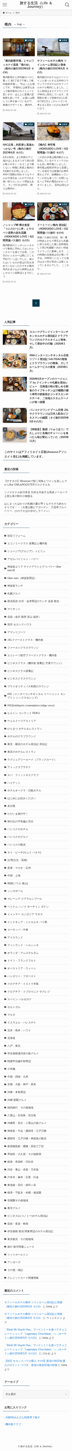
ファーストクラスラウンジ (23, 647)
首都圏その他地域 (17, 1200)
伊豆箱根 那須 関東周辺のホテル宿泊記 (30, 1231)
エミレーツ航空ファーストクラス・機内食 (32, 655)
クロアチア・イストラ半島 (23, 983)
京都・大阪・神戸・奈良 (21, 1084)
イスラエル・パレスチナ (21, 1022)
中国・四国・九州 (17, 1076)
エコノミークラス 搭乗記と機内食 (27, 543)
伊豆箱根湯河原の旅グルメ (23, 1053)
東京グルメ (13, 1208)
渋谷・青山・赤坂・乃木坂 (23, 1169)
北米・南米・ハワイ (19, 1030)
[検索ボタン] (67, 5)
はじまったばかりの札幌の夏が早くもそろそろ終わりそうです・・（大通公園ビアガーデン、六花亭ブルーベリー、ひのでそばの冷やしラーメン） (35, 507)
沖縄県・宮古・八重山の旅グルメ (26, 1122)
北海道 (11, 1037)
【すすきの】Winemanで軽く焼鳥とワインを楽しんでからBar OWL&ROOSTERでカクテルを (35, 483)
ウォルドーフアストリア (21, 720)
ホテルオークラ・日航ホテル (24, 790)
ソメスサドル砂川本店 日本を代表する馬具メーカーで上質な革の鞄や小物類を (35, 494)
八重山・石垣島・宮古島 (21, 1115)
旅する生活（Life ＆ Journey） (36, 4)
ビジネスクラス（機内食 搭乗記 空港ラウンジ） (35, 663)
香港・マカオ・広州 (19, 867)
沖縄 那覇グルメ (16, 1099)
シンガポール (15, 890)
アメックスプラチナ (19, 767)
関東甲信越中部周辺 (19, 1061)
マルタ (11, 1014)
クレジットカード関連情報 (23, 1277)
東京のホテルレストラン (21, 751)
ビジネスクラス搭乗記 (20, 670)
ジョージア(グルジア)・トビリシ (26, 551)
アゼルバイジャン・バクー (23, 559)
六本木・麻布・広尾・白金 (23, 1177)
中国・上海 (13, 875)
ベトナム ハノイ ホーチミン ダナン (28, 906)
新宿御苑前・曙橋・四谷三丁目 (25, 1146)
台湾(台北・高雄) (17, 860)
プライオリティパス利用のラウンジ (28, 686)
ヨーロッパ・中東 (17, 929)
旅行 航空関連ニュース (20, 1246)
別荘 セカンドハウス (19, 624)
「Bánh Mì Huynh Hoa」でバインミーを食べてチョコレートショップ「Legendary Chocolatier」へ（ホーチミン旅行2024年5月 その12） (35, 1333)
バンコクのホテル (17, 829)
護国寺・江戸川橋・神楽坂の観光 (26, 1138)
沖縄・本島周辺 (16, 1092)
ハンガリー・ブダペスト (21, 976)
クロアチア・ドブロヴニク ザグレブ (28, 991)
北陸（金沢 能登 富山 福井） (24, 616)
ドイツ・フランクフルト (21, 960)
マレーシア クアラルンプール (24, 898)
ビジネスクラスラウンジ (21, 678)
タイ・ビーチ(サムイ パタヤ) (24, 852)
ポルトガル (13, 1007)
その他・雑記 (15, 1270)
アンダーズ (13, 1262)
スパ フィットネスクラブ (23, 775)
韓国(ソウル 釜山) (17, 883)
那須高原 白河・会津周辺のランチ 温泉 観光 (33, 601)
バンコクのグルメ (17, 836)
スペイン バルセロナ (19, 999)
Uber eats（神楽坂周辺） (22, 578)
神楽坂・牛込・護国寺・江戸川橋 (26, 1130)
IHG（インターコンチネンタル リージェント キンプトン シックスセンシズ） (36, 696)
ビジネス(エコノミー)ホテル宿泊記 (27, 1215)
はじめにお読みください (21, 798)
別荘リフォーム (16, 535)
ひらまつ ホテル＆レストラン (24, 728)
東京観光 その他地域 (20, 1239)
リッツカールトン (17, 1254)
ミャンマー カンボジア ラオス (25, 914)
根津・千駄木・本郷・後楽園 (24, 1192)
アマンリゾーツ (16, 632)
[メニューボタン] (4, 5)
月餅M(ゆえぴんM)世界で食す (22, 1417)
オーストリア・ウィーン (21, 968)
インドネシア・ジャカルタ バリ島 (27, 922)
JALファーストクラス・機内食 (25, 639)
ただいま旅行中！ (17, 813)
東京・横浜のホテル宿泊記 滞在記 (27, 744)
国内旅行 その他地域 (20, 1107)
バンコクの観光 (16, 844)
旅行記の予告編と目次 (20, 821)
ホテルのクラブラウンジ (21, 736)
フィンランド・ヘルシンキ (23, 945)
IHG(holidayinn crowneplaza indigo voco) (30, 705)
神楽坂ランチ (15, 585)
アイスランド (15, 937)
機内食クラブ (13, 1424)
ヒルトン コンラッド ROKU (23, 713)
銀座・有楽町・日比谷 (20, 1161)
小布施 (11, 1068)
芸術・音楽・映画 (17, 1223)
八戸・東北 (13, 1045)
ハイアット (13, 782)
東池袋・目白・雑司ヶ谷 (21, 1184)
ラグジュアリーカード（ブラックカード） (32, 759)
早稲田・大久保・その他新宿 (24, 1154)
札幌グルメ (13, 593)
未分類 (11, 805)
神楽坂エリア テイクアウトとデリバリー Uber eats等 (34, 568)
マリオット (13, 608)
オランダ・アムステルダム (23, 952)
